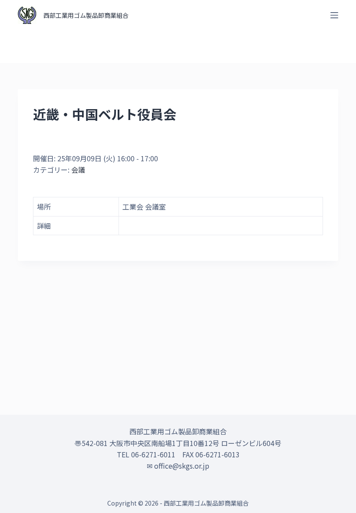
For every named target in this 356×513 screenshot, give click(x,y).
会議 (78, 169)
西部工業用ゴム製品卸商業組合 (86, 15)
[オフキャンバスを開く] (334, 15)
